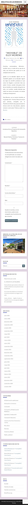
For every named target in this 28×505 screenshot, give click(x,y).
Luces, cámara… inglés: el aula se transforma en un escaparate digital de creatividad (13, 299)
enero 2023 (7, 343)
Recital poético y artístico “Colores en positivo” (14, 137)
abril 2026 (6, 315)
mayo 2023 (7, 334)
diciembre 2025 (8, 321)
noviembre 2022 (8, 346)
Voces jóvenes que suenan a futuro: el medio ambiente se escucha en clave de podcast (14, 286)
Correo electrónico (10, 193)
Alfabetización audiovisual (11, 400)
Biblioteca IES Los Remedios (11, 2)
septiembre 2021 (8, 359)
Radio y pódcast (8, 435)
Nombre (7, 185)
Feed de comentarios (9, 490)
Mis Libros (7, 119)
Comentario (8, 163)
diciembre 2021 (8, 352)
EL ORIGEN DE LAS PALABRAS (12, 282)
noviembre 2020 (8, 383)
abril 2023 (6, 337)
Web (6, 200)
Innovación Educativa (10, 417)
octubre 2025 (7, 328)
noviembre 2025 (8, 325)
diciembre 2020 (8, 380)
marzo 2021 (7, 371)
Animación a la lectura (10, 403)
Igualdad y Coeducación (10, 414)
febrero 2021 (7, 374)
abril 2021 (6, 368)
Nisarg (14, 503)
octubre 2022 (7, 349)
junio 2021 (7, 362)
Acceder (6, 483)
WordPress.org (8, 493)
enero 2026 (7, 318)
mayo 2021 (7, 365)
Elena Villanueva (8, 448)
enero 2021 (7, 377)
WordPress (20, 501)
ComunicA (7, 406)
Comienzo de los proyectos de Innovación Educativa (14, 129)
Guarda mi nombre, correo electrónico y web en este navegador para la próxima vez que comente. (13, 213)
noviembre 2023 (8, 331)
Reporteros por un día (10, 278)
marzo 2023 (7, 340)
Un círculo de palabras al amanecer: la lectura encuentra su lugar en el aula (13, 293)
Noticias (6, 428)
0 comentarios (17, 60)
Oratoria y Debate (9, 431)
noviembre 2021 (8, 355)
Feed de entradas (8, 487)
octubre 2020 (7, 386)
